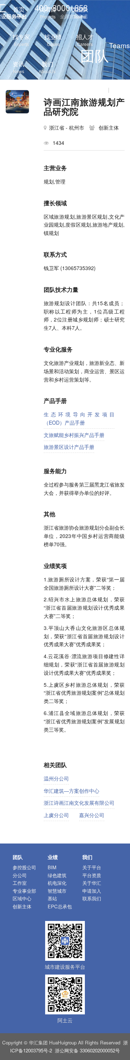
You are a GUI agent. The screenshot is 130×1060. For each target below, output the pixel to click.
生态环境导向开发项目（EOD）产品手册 (79, 418)
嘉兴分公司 (91, 815)
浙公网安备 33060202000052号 (87, 1050)
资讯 (18, 67)
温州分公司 (56, 778)
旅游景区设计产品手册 (69, 446)
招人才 (85, 40)
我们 (47, 67)
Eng (117, 89)
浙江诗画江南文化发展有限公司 (79, 802)
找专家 (21, 40)
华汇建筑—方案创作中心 (71, 790)
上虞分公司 (56, 815)
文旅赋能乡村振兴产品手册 (74, 434)
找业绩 (53, 40)
